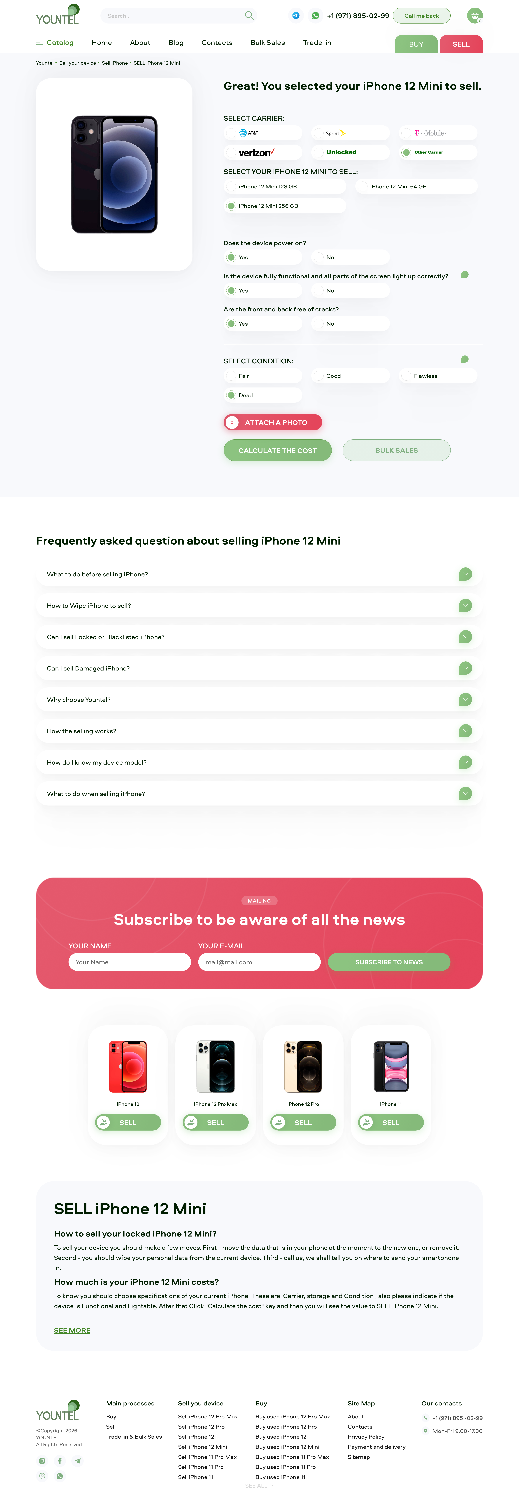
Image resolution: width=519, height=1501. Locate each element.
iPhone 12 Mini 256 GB (268, 206)
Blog (176, 42)
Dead (246, 395)
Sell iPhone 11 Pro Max (207, 1457)
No (330, 257)
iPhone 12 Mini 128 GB (268, 186)
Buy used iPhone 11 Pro (285, 1467)
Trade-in (317, 42)
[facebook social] (60, 1461)
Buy (416, 44)
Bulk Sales (268, 42)
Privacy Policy (366, 1436)
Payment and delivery (377, 1447)
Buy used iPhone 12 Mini (287, 1447)
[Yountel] (60, 14)
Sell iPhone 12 (196, 1436)
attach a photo (276, 422)
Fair (244, 376)
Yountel (45, 62)
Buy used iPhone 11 (280, 1477)
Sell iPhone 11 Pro (201, 1467)
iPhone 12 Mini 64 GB (398, 186)
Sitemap (359, 1457)
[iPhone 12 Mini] (114, 174)
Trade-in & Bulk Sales (134, 1436)
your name (90, 945)
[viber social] (296, 15)
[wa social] (315, 15)
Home (102, 42)
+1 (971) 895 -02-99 (457, 1418)
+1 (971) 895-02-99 (358, 15)
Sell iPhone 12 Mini (202, 1447)
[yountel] (60, 1410)
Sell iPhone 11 (195, 1477)
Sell (461, 44)
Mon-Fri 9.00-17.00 (457, 1431)
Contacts (217, 42)
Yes (243, 257)
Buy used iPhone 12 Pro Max (292, 1416)
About (140, 42)
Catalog (60, 42)
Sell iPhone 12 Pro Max (208, 1416)
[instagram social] (42, 1461)
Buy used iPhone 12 (280, 1436)
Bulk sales (396, 450)
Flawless (425, 376)
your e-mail (221, 945)
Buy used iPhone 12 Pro (286, 1426)
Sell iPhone (115, 62)
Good (333, 376)
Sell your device (77, 62)
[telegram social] (77, 1461)
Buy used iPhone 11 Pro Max (292, 1457)
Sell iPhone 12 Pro (201, 1426)
